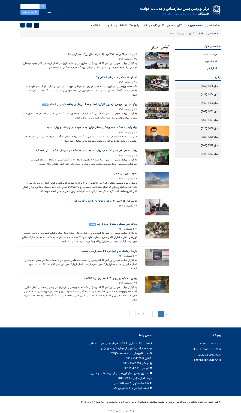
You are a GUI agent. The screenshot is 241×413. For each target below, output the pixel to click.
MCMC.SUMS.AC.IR (209, 355)
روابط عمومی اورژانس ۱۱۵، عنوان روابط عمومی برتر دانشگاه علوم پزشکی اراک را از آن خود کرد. (86, 150)
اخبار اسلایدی (210, 61)
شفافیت (95, 25)
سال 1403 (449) (209, 103)
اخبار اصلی (211, 68)
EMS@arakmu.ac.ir (120, 353)
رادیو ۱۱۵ (134, 25)
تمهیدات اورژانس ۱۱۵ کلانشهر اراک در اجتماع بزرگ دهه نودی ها (102, 54)
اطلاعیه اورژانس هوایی (125, 174)
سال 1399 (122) (209, 137)
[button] (29, 12)
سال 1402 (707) (209, 112)
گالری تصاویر (174, 25)
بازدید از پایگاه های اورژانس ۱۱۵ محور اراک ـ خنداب (109, 251)
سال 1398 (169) (209, 145)
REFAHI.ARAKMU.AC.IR (207, 361)
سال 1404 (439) (209, 95)
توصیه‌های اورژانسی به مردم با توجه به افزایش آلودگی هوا (105, 201)
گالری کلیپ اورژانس (152, 25)
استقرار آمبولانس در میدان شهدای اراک (116, 77)
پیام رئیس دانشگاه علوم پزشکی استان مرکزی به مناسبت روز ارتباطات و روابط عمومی (90, 127)
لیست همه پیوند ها (210, 344)
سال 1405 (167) (209, 86)
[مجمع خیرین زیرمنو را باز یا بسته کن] (184, 26)
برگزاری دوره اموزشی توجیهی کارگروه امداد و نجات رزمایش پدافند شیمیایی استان (93, 104)
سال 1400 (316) (209, 128)
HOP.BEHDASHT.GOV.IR (207, 349)
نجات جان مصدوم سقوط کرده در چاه (117, 224)
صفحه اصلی (212, 25)
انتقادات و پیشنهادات (114, 25)
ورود (48, 12)
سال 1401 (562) (209, 120)
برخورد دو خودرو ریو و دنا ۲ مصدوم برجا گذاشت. (110, 278)
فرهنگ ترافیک (210, 55)
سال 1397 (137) (209, 154)
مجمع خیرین (195, 25)
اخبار (200, 33)
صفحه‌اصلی (212, 33)
